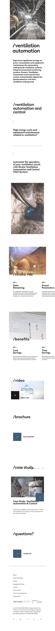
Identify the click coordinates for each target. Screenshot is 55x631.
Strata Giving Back (18, 578)
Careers (15, 581)
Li (13, 619)
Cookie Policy (16, 596)
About (14, 575)
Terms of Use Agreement (20, 593)
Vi (40, 619)
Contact (15, 587)
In (33, 619)
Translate (39, 602)
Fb (20, 619)
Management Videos (18, 584)
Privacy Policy (17, 590)
